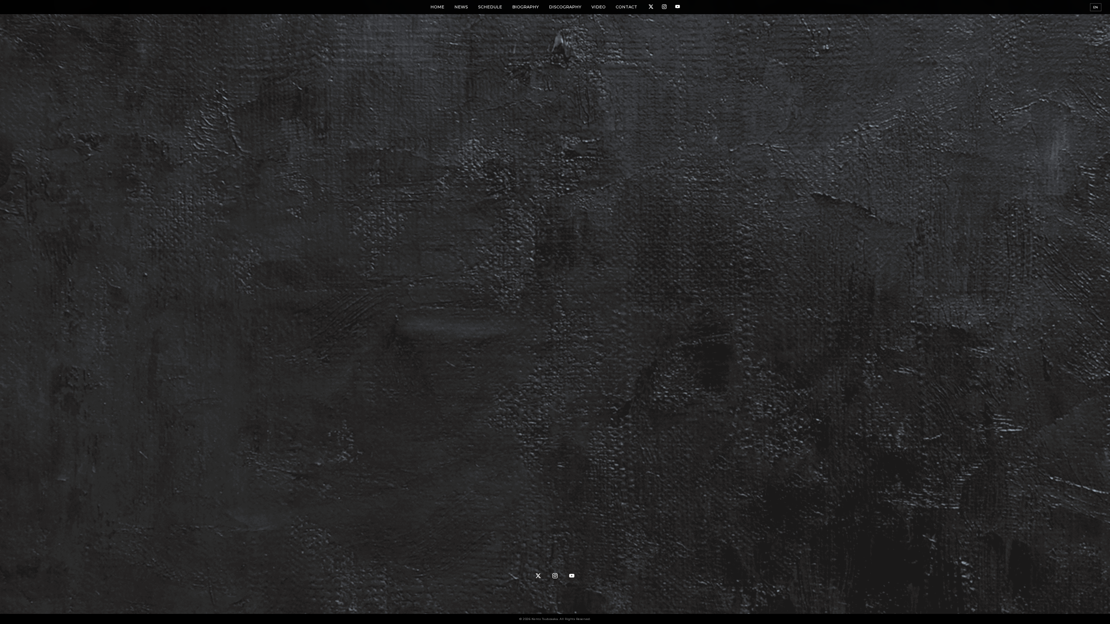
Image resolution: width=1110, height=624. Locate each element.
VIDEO (598, 7)
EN (1095, 7)
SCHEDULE (490, 7)
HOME (437, 7)
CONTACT (626, 7)
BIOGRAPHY (525, 7)
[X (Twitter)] (651, 7)
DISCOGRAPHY (565, 7)
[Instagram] (664, 7)
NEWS (461, 7)
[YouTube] (677, 7)
